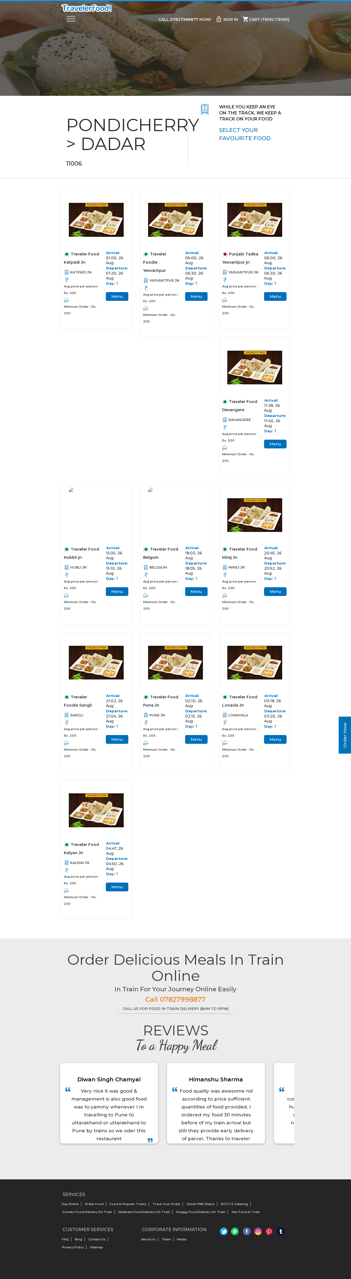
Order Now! (344, 735)
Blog (78, 1239)
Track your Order (166, 1204)
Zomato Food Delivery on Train (87, 1212)
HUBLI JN (78, 567)
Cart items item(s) (266, 19)
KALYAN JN (79, 863)
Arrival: (113, 252)
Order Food (94, 1204)
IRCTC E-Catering (234, 1204)
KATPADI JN (81, 272)
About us (148, 1239)
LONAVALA (238, 715)
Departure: (115, 268)
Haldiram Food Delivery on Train (144, 1212)
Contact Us (97, 1239)
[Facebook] (247, 1232)
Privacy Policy (73, 1247)
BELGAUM (158, 567)
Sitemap (96, 1247)
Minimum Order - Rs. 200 (80, 310)
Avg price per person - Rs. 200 (82, 289)
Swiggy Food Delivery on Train (200, 1212)
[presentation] (169, 1157)
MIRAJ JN (236, 567)
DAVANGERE (239, 420)
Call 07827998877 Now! (184, 19)
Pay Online (70, 1204)
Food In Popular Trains (128, 1204)
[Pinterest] (269, 1232)
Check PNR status (200, 1204)
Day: (110, 283)
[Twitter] (224, 1232)
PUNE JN (157, 715)
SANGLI (76, 715)
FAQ (65, 1239)
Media (181, 1239)
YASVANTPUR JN (164, 280)
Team (166, 1239)
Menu (117, 296)
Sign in (227, 19)
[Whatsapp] (236, 1232)
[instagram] (258, 1232)
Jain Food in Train (245, 1212)
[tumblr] (281, 1232)
